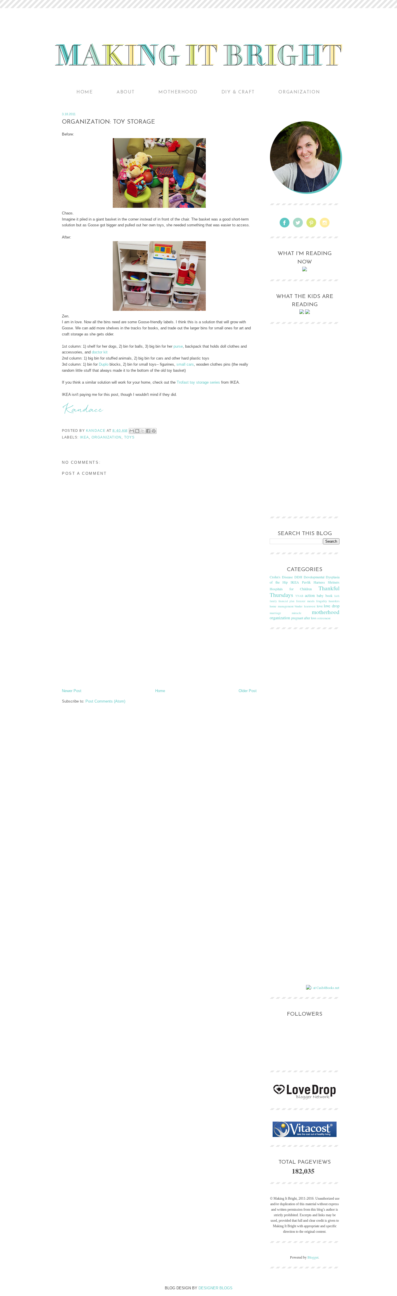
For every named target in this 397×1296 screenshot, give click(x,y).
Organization (299, 92)
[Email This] (132, 431)
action (310, 595)
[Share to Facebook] (148, 431)
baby (320, 595)
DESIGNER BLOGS (216, 1288)
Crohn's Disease (281, 577)
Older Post (248, 691)
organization (106, 437)
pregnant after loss (303, 617)
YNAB (299, 596)
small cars (185, 364)
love (320, 606)
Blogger (312, 1257)
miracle (296, 613)
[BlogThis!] (137, 431)
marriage (275, 613)
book (329, 595)
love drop (331, 606)
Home (84, 92)
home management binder (286, 606)
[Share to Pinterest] (154, 431)
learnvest (309, 606)
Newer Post (71, 691)
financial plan (286, 601)
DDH (298, 577)
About (126, 92)
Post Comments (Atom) (105, 701)
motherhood (325, 611)
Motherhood (178, 92)
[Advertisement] (159, 644)
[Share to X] (143, 431)
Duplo (103, 364)
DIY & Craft (238, 92)
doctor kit (100, 352)
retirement (323, 618)
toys (129, 437)
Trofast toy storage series (198, 382)
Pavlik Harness (313, 582)
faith (336, 596)
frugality (321, 601)
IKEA (84, 437)
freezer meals (305, 601)
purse (178, 346)
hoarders (334, 601)
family (273, 601)
